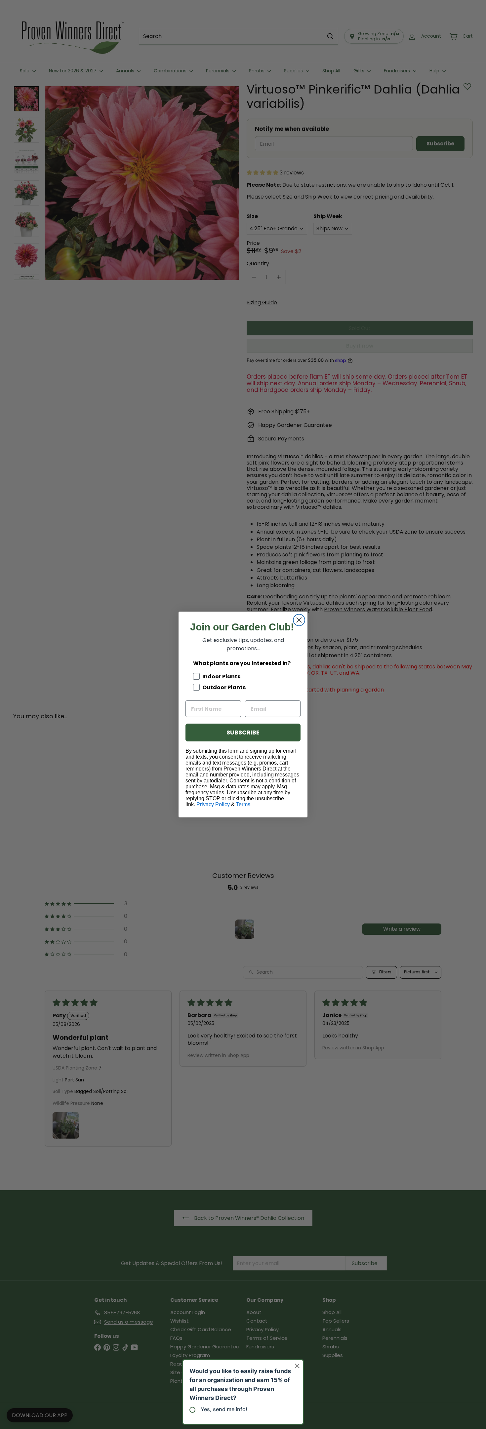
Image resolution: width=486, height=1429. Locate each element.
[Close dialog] (299, 620)
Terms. (244, 804)
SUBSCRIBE (243, 732)
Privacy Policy (213, 804)
